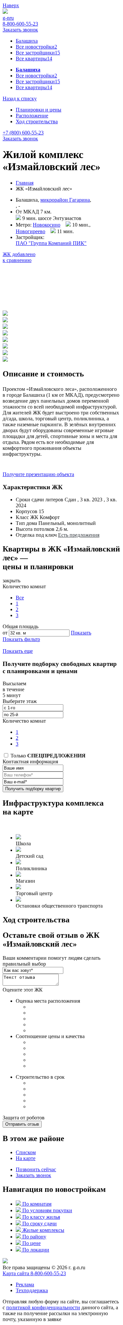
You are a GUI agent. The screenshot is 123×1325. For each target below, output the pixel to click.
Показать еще (18, 651)
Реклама (25, 1284)
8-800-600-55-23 (20, 24)
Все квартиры (34, 58)
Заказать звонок (20, 29)
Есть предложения (78, 535)
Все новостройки (36, 47)
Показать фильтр (21, 639)
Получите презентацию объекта (38, 474)
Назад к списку (20, 98)
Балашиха (27, 41)
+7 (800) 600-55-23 (23, 132)
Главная (24, 183)
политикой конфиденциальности (43, 1307)
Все (20, 597)
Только (47, 755)
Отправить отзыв (22, 1124)
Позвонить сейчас (36, 1169)
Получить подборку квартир (33, 788)
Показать (81, 632)
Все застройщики (38, 52)
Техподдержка (32, 1290)
